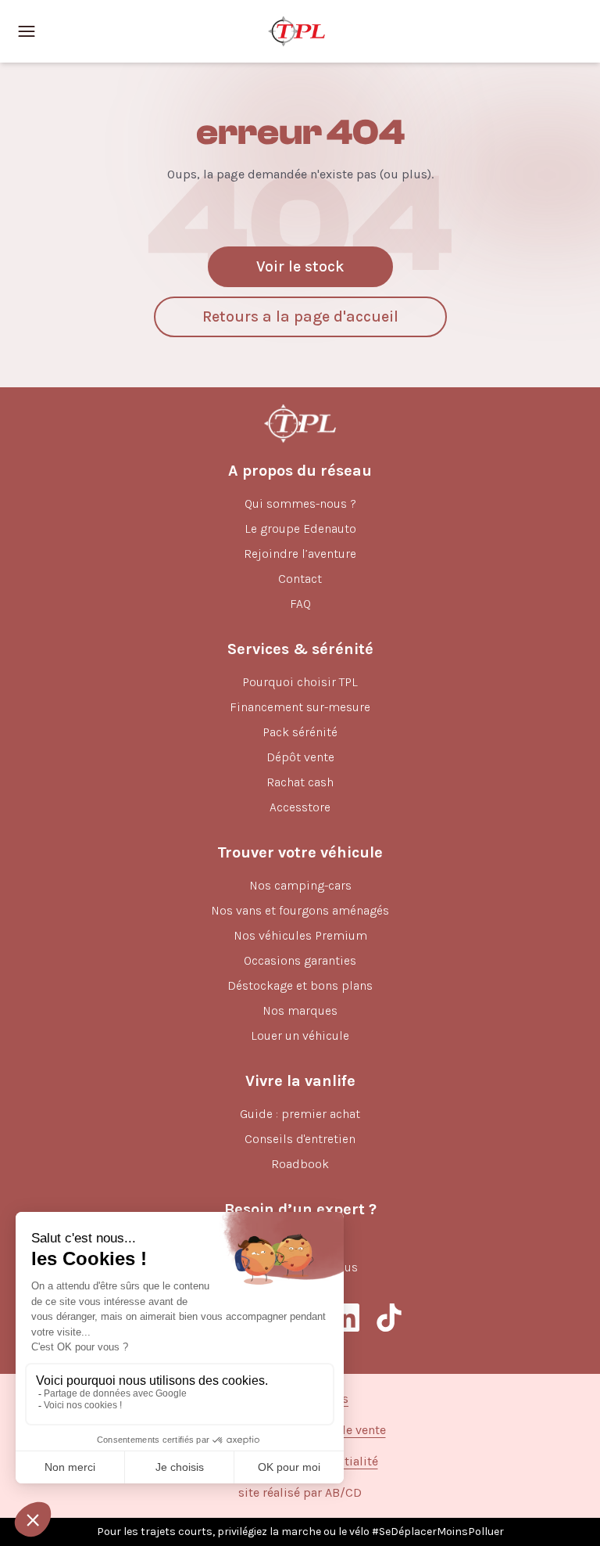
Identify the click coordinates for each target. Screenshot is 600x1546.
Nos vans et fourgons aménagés (300, 910)
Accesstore (300, 807)
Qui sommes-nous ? (300, 503)
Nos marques (300, 1010)
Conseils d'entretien (300, 1138)
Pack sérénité (300, 731)
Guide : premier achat (300, 1113)
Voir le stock (300, 266)
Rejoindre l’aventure (300, 553)
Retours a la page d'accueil (300, 316)
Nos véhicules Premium (300, 935)
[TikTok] (389, 1317)
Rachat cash (300, 782)
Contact (300, 578)
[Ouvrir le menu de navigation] (26, 31)
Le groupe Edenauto (300, 528)
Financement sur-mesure (300, 706)
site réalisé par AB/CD (300, 1492)
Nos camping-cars (300, 885)
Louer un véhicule (300, 1035)
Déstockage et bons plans (300, 985)
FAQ (300, 603)
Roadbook (300, 1163)
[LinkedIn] (345, 1317)
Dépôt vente (300, 757)
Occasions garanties (300, 960)
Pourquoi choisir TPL (300, 681)
